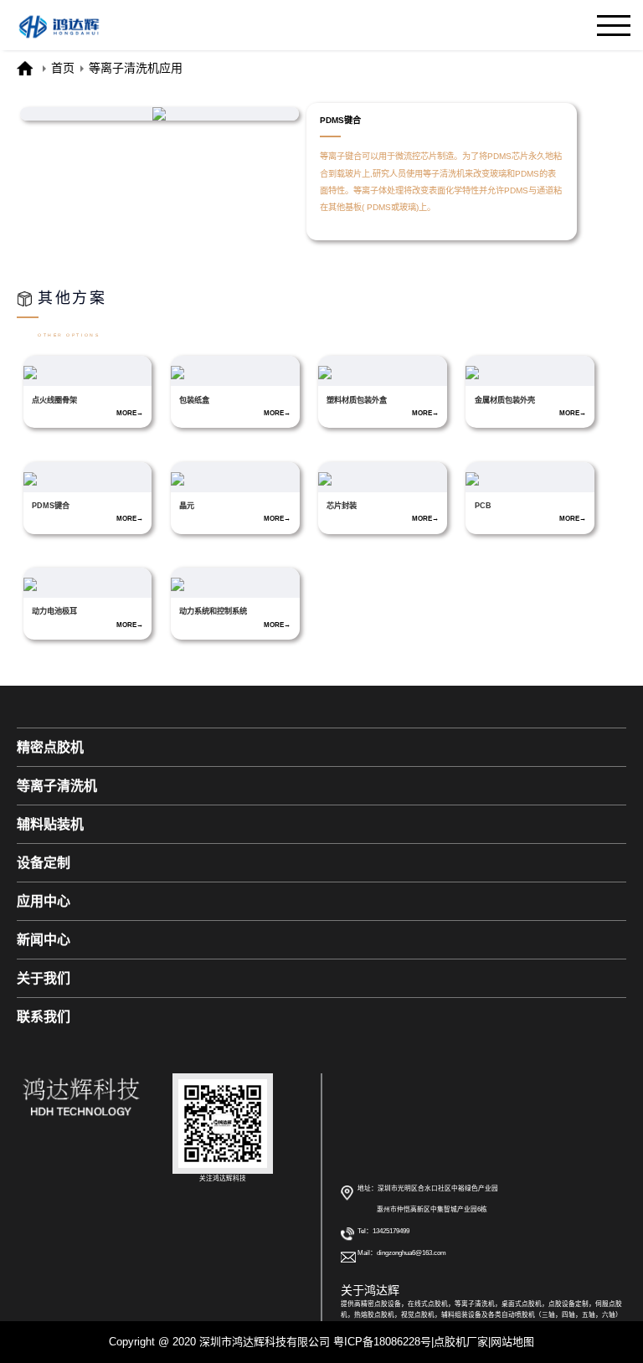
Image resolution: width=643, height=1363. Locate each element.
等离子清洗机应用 (136, 68)
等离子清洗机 (57, 786)
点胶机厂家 (461, 1341)
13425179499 (391, 1231)
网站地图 (512, 1341)
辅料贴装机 (50, 824)
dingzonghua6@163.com (411, 1253)
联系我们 (43, 1017)
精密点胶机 (50, 747)
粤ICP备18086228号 (382, 1341)
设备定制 (43, 863)
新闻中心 (43, 940)
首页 (63, 68)
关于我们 (43, 978)
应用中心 (43, 901)
